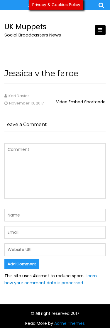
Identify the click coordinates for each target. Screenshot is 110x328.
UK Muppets (25, 27)
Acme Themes (69, 323)
